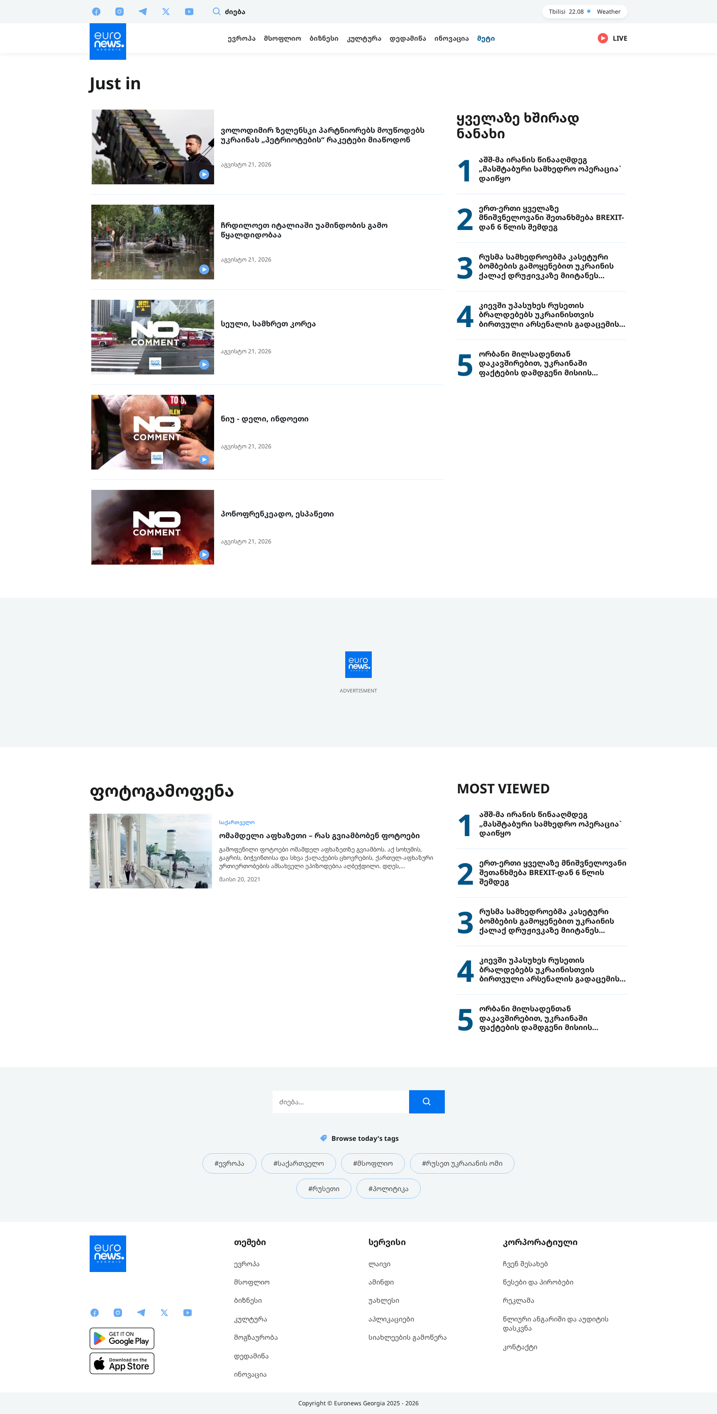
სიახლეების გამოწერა (407, 1337)
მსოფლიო (252, 1282)
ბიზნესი (248, 1300)
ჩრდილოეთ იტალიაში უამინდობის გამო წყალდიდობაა (304, 229)
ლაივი (379, 1263)
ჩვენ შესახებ (525, 1263)
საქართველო (237, 822)
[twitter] (166, 11)
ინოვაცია (250, 1374)
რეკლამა (518, 1300)
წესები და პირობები (538, 1282)
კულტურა (250, 1318)
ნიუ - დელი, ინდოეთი (265, 418)
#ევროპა (229, 1163)
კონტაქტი (520, 1346)
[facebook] (96, 11)
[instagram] (119, 11)
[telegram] (142, 11)
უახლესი (383, 1300)
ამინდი (381, 1282)
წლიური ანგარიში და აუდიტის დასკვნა (556, 1323)
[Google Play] (122, 1338)
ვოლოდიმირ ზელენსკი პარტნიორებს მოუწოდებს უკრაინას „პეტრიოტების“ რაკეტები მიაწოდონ (322, 134)
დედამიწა (251, 1355)
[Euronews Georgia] (108, 41)
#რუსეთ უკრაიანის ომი (462, 1163)
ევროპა (247, 1263)
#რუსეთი (323, 1188)
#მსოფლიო (373, 1163)
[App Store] (122, 1363)
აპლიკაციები (391, 1318)
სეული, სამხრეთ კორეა (268, 323)
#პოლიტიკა (388, 1188)
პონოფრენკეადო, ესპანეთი (277, 514)
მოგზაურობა (256, 1337)
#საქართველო (298, 1163)
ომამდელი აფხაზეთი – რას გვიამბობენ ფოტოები (319, 835)
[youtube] (189, 11)
